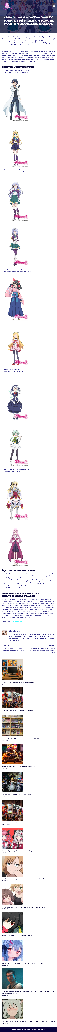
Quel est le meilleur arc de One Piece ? (12, 823)
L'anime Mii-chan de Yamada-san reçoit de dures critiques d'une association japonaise (25, 907)
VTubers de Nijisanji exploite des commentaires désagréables (19, 851)
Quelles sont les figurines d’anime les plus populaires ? (17, 794)
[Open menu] (54, 6)
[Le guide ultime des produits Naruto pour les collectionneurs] (28, 754)
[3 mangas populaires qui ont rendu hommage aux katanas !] (28, 697)
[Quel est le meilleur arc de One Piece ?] (28, 810)
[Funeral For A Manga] (7, 5)
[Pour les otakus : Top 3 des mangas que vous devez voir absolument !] (28, 725)
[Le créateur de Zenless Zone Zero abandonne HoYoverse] (28, 922)
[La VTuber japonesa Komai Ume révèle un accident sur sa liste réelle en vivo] (28, 950)
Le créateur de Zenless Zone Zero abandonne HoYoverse (17, 935)
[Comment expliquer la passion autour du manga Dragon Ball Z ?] (28, 669)
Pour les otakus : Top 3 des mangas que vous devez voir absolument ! (21, 738)
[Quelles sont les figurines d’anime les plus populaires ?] (28, 782)
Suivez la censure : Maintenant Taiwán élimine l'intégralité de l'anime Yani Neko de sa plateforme (28, 1021)
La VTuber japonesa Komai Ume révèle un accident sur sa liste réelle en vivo (22, 963)
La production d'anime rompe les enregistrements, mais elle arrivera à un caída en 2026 (26, 879)
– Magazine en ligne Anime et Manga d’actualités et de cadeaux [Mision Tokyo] (13, 648)
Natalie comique (17, 621)
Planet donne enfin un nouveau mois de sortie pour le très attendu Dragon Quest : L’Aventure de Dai (42, 649)
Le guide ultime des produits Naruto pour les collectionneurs (18, 766)
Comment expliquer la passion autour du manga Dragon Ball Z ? (19, 682)
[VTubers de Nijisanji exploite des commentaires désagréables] (28, 838)
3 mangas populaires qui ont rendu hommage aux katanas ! (18, 710)
